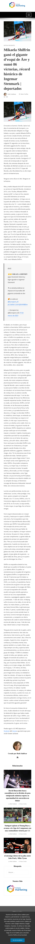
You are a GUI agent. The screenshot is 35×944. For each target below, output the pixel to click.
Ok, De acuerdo (17, 940)
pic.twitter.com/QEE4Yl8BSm (18, 304)
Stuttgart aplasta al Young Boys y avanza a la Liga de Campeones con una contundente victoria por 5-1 (17, 828)
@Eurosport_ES (13, 302)
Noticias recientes (9, 45)
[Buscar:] (17, 871)
